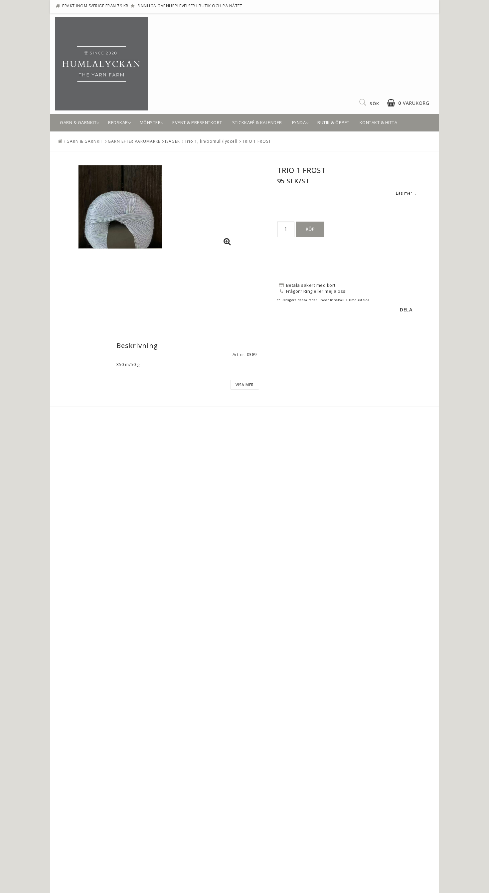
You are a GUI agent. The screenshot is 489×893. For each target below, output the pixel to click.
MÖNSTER (150, 122)
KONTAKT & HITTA (379, 122)
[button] (408, 103)
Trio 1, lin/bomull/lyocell (211, 141)
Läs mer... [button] (406, 193)
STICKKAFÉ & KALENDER (257, 122)
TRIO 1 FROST (256, 141)
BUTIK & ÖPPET (333, 122)
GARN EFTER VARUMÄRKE (134, 141)
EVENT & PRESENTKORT (197, 122)
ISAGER (172, 141)
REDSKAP (118, 122)
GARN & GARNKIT (78, 122)
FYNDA (299, 122)
